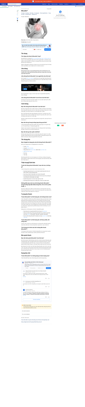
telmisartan (45, 211)
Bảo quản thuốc (28, 14)
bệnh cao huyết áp (29, 78)
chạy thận (25, 217)
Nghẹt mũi (25, 151)
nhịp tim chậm (32, 149)
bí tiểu (27, 146)
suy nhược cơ (43, 149)
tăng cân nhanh (30, 148)
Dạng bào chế (34, 14)
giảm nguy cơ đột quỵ (44, 58)
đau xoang (30, 151)
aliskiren (28, 214)
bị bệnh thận (44, 215)
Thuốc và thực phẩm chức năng (25, 8)
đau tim (49, 58)
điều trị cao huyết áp (35, 58)
